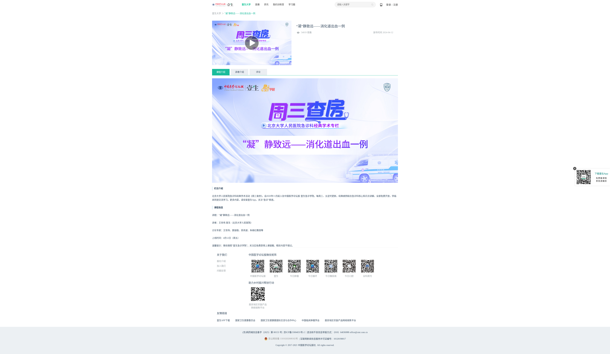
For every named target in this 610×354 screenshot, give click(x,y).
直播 (257, 4)
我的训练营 (278, 4)
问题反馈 (221, 271)
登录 (388, 4)
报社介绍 (221, 261)
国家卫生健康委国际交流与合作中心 (278, 320)
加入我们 (221, 266)
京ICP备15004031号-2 (294, 332)
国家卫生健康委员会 (245, 320)
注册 (395, 4)
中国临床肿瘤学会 (310, 320)
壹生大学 (246, 4)
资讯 (266, 4)
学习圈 (291, 4)
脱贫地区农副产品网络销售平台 (340, 320)
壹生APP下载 (223, 320)
